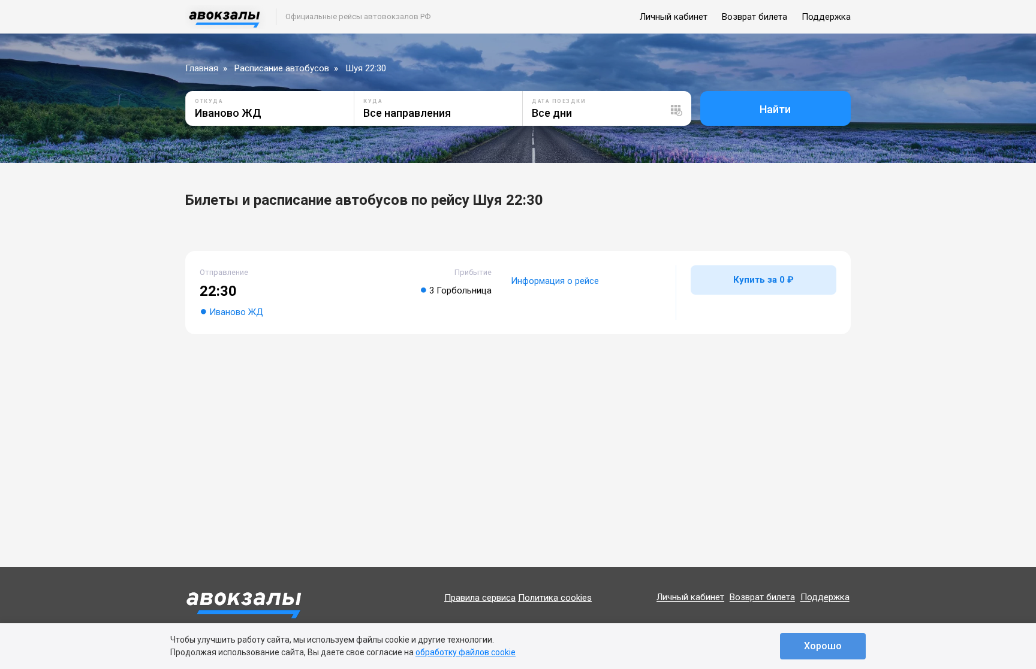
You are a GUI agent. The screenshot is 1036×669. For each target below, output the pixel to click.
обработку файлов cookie (465, 652)
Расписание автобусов (281, 68)
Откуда (209, 101)
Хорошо (823, 646)
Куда (373, 101)
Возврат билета (754, 16)
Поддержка (826, 16)
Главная (201, 68)
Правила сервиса (480, 597)
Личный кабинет (673, 16)
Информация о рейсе (555, 281)
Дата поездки (559, 101)
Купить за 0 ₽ (763, 279)
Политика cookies (555, 597)
